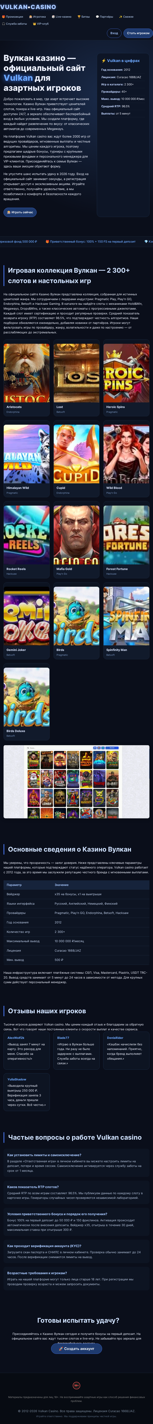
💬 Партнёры (104, 16)
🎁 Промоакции (12, 16)
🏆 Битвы (83, 16)
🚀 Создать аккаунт (76, 1348)
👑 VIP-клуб (41, 23)
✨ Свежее (126, 16)
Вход (114, 33)
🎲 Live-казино (61, 16)
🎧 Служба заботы (14, 23)
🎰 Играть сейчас (20, 212)
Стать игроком (138, 33)
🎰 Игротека (37, 16)
